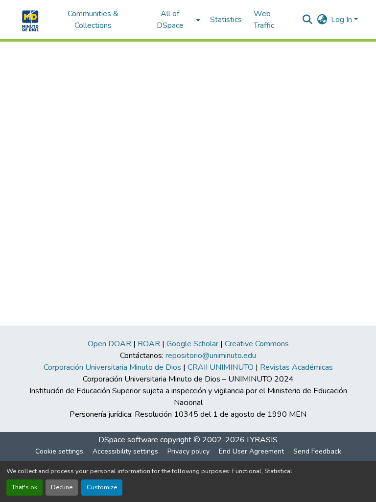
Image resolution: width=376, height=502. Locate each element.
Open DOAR (109, 343)
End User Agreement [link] (251, 451)
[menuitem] (173, 19)
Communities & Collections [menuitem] (93, 19)
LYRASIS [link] (262, 439)
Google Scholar (192, 343)
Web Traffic (264, 19)
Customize (102, 487)
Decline (61, 487)
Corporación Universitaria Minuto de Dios (112, 367)
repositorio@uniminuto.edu (210, 355)
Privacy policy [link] (188, 451)
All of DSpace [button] (170, 19)
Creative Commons (257, 343)
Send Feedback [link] (317, 451)
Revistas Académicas (296, 367)
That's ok (24, 487)
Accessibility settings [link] (125, 451)
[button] (29, 19)
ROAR (149, 343)
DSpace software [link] (128, 439)
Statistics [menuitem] (226, 19)
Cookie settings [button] (59, 451)
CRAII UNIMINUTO (221, 367)
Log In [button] (342, 19)
